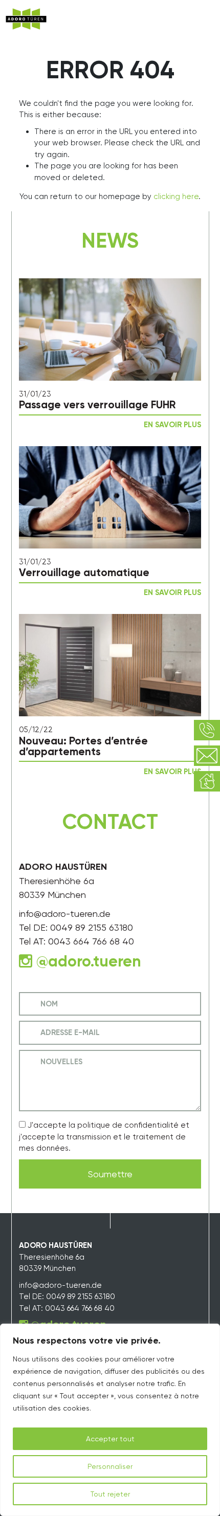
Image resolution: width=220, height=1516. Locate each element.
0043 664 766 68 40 (91, 941)
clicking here (176, 196)
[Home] (26, 19)
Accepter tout (110, 1439)
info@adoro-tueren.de (65, 913)
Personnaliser (110, 1466)
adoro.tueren (94, 961)
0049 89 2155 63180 (91, 927)
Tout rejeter (110, 1494)
